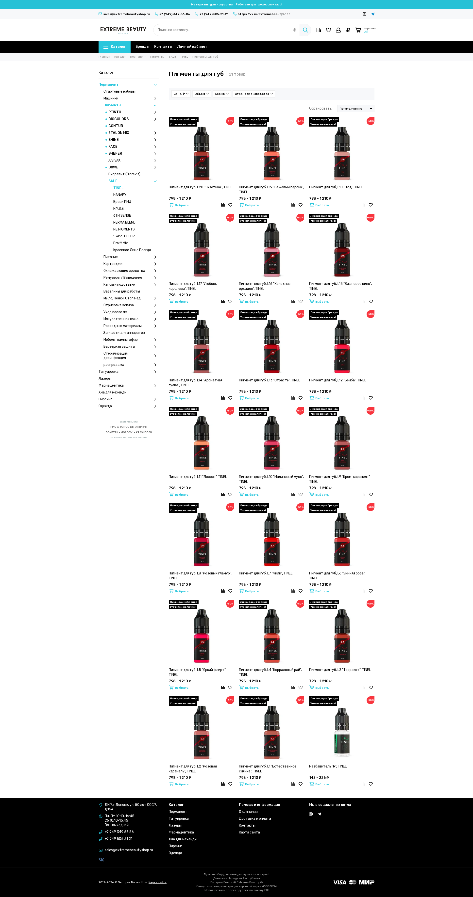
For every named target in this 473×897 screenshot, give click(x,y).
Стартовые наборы (119, 91)
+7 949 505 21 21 (118, 839)
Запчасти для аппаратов (124, 333)
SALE (113, 181)
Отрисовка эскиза (118, 305)
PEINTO (114, 112)
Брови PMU (122, 202)
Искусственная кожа (120, 319)
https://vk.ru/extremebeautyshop (264, 14)
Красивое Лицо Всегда (132, 250)
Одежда (105, 406)
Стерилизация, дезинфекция (115, 355)
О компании (248, 812)
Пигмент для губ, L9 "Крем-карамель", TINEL (339, 479)
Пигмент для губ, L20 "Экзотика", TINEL (200, 187)
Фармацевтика (111, 385)
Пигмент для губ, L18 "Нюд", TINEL (336, 187)
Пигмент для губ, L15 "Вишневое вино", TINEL (340, 286)
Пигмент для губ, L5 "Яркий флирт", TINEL (197, 672)
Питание (110, 257)
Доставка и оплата (255, 818)
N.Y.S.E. (118, 209)
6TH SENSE (122, 215)
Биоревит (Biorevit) (124, 174)
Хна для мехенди (112, 392)
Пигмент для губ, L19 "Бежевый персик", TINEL (271, 189)
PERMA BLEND (124, 222)
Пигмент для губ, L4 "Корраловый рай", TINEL (270, 672)
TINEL (118, 188)
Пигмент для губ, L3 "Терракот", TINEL (340, 670)
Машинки (110, 98)
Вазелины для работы (121, 291)
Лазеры (105, 378)
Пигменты (112, 105)
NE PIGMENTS (124, 229)
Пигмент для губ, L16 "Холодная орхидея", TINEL (264, 286)
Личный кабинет (192, 47)
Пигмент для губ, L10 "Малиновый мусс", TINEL (271, 479)
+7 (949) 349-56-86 (174, 14)
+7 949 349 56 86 (119, 832)
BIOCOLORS (118, 119)
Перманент (108, 84)
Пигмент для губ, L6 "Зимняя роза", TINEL (337, 575)
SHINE (113, 140)
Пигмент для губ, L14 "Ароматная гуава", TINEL (195, 382)
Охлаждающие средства (124, 271)
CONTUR (115, 126)
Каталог (118, 47)
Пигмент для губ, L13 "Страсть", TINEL (269, 380)
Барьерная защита (119, 346)
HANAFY (119, 195)
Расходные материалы (122, 326)
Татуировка (108, 372)
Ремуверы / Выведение (122, 278)
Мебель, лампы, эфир (120, 340)
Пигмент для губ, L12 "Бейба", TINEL (337, 380)
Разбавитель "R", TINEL (328, 766)
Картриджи (112, 264)
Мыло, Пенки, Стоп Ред (122, 298)
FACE (113, 147)
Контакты (163, 47)
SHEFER (115, 153)
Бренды (142, 47)
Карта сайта (249, 832)
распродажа (113, 365)
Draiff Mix (120, 243)
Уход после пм (115, 312)
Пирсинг (105, 399)
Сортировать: (320, 108)
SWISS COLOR (124, 236)
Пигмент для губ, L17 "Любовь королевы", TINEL (193, 286)
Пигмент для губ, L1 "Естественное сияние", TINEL (267, 768)
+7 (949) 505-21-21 (214, 14)
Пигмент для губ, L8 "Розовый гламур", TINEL (200, 575)
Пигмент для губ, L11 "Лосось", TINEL (198, 477)
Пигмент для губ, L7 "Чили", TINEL (265, 573)
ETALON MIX (118, 133)
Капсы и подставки (119, 284)
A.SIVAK (114, 160)
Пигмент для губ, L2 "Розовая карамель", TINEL (193, 768)
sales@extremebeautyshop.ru (126, 14)
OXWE (113, 167)
